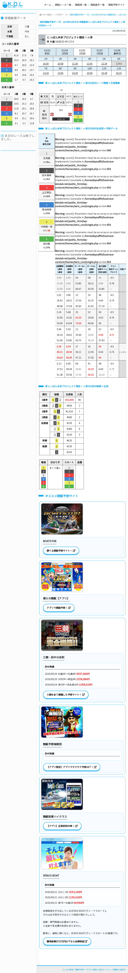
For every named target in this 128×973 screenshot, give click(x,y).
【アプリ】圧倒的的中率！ (61, 826)
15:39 (104, 73)
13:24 (46, 73)
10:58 (60, 63)
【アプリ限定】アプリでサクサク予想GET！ (70, 767)
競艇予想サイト (116, 4)
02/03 (47, 52)
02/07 (100, 52)
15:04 (89, 73)
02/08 (117, 52)
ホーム (47, 4)
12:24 (104, 63)
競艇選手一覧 (97, 4)
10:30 (46, 63)
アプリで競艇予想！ (57, 607)
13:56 (60, 73)
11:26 (75, 63)
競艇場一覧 (81, 4)
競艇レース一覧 (63, 4)
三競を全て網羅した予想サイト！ (64, 694)
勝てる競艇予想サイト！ (60, 550)
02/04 (65, 52)
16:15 (119, 73)
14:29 (75, 73)
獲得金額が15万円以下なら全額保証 (66, 941)
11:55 (89, 63)
